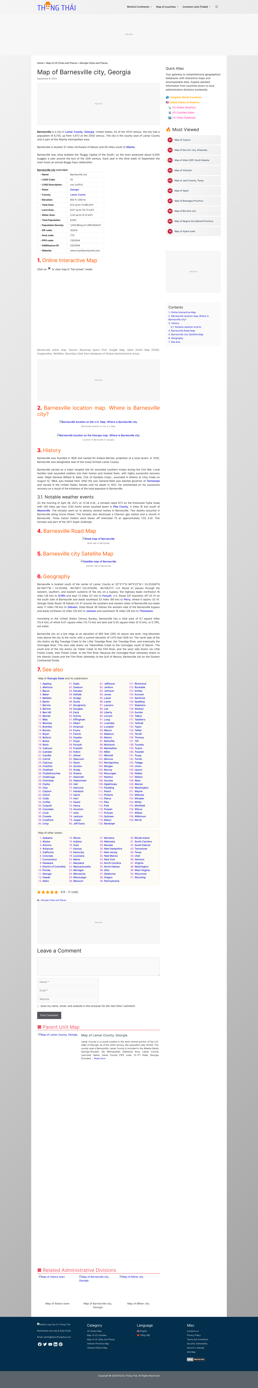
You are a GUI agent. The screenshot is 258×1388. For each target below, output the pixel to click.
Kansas (77, 848)
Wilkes (138, 812)
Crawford (48, 819)
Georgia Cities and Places (94, 63)
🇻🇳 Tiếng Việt (143, 1335)
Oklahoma (110, 873)
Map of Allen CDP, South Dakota (192, 160)
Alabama (47, 837)
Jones (107, 694)
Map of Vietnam (183, 170)
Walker (138, 773)
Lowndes (109, 723)
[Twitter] (45, 1345)
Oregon (108, 877)
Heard (76, 801)
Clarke (46, 784)
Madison (109, 733)
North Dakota (112, 866)
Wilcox (138, 809)
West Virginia (142, 870)
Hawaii (46, 877)
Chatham (48, 769)
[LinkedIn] (55, 1345)
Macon (108, 730)
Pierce (107, 798)
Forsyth (106, 595)
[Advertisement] (129, 35)
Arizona (47, 845)
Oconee (108, 780)
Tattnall (139, 723)
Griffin (62, 595)
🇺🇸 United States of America (182, 102)
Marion (108, 737)
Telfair (138, 730)
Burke (46, 741)
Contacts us (193, 1331)
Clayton (47, 791)
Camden (47, 751)
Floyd (76, 741)
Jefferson (109, 683)
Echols (77, 715)
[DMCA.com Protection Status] (196, 1360)
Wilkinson (140, 816)
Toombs (139, 744)
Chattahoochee (51, 773)
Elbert (76, 723)
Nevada (108, 845)
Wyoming (140, 877)
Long (107, 719)
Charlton (48, 766)
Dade (76, 683)
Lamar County (74, 131)
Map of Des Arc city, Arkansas (191, 150)
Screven (139, 694)
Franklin (77, 748)
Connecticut (50, 859)
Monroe (108, 758)
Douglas (78, 708)
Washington (142, 787)
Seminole (140, 697)
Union (138, 766)
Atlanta (130, 147)
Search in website (195, 1347)
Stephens (140, 705)
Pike (106, 801)
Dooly (76, 701)
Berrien (47, 715)
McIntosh (109, 744)
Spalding (140, 701)
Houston (78, 809)
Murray (108, 769)
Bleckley (47, 723)
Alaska (46, 841)
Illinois (77, 837)
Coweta (47, 816)
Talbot (138, 715)
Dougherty (79, 705)
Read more (100, 1058)
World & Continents (138, 6)
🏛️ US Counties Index (181, 112)
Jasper (77, 819)
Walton (139, 776)
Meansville (43, 510)
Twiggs (139, 762)
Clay (45, 787)
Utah (137, 855)
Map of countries (166, 6)
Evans (76, 730)
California (48, 852)
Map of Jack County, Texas (189, 180)
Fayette (77, 737)
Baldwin (47, 697)
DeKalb (77, 694)
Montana (109, 837)
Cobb (46, 798)
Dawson (78, 687)
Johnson (109, 690)
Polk (106, 805)
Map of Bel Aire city (185, 211)
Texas (138, 852)
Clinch (46, 794)
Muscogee (110, 773)
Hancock (78, 787)
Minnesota (79, 873)
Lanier (107, 701)
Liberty (108, 712)
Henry (76, 805)
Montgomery (111, 762)
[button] (216, 6)
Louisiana (78, 855)
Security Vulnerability (197, 1343)
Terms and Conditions (197, 1339)
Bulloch (47, 737)
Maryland (78, 862)
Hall (75, 784)
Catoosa (47, 762)
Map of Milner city (138, 1303)
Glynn (76, 762)
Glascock (78, 758)
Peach (107, 791)
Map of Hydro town (185, 231)
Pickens (108, 794)
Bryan (46, 733)
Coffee (46, 801)
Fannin (77, 733)
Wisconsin (141, 873)
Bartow (47, 708)
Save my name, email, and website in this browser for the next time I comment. (88, 1005)
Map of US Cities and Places (61, 63)
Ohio (106, 870)
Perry (127, 599)
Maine (76, 859)
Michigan (78, 870)
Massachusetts (82, 866)
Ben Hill (47, 712)
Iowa (76, 845)
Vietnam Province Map (98, 1343)
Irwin (76, 812)
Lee (106, 708)
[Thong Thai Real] (56, 6)
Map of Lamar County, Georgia (104, 1035)
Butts (46, 744)
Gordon (77, 766)
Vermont (139, 859)
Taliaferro (140, 719)
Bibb (45, 719)
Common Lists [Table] (195, 6)
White (138, 801)
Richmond (140, 683)
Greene (77, 773)
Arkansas (48, 848)
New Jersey (110, 852)
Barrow (47, 705)
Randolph (109, 823)
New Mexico (111, 855)
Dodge (77, 697)
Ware (137, 780)
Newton (108, 776)
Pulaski (108, 809)
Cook (46, 812)
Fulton (76, 751)
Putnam (108, 812)
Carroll (46, 758)
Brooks (47, 730)
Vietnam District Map (97, 1347)
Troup (138, 755)
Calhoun (47, 748)
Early (76, 712)
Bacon (46, 690)
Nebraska (109, 841)
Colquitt (47, 805)
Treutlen (139, 751)
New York (109, 859)
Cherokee (48, 780)
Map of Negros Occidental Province (194, 221)
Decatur (77, 690)
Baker (46, 694)
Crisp (46, 823)
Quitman (109, 816)
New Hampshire (113, 848)
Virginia (139, 862)
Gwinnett (78, 776)
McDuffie (109, 741)
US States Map (94, 1331)
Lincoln (108, 715)
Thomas (139, 737)
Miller (107, 751)
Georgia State (55, 678)
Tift (137, 741)
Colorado (48, 855)
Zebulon (72, 607)
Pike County (120, 506)
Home (40, 63)
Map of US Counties (96, 1335)
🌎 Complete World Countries (183, 97)
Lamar (107, 697)
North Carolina (112, 862)
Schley (138, 690)
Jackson (91, 610)
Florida (46, 870)
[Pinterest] (60, 1345)
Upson (138, 769)
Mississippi (79, 877)
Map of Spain (182, 190)
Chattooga (49, 776)
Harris (76, 794)
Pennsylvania (111, 880)
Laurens (108, 705)
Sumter (139, 712)
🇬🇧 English (142, 1331)
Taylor (138, 726)
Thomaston (146, 610)
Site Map (191, 1352)
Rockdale (140, 687)
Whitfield (140, 805)
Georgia (89, 131)
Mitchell (108, 755)
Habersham (79, 780)
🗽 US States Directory (182, 107)
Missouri (78, 880)
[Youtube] (50, 1345)
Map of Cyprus (182, 139)
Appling (47, 683)
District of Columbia (54, 866)
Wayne (138, 791)
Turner (138, 758)
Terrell (138, 733)
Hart (75, 798)
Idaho (46, 880)
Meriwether (110, 748)
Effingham (79, 719)
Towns (138, 748)
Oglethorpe (110, 784)
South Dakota (142, 845)
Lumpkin (109, 726)
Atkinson (48, 687)
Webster (139, 794)
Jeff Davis (79, 823)
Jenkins (108, 687)
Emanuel (78, 726)
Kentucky (78, 852)
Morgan (108, 766)
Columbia (48, 809)
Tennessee (153, 480)
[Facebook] (39, 1345)
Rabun (107, 819)
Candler (47, 755)
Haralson (78, 791)
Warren (139, 784)
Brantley (47, 726)
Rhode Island (142, 837)
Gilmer (77, 755)
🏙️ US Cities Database (182, 117)
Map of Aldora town (57, 1303)
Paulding (109, 787)
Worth (138, 819)
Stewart (139, 708)
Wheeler (139, 798)
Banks (46, 701)
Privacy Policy (194, 1335)
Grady (76, 769)
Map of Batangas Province (189, 200)
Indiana (77, 841)
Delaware (48, 862)
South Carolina (143, 841)
